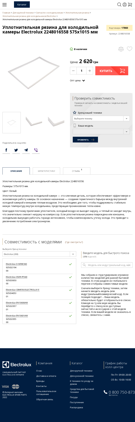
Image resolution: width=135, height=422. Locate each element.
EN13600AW (17, 302)
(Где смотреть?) (74, 242)
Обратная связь (44, 399)
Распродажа (76, 407)
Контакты (41, 386)
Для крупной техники (81, 370)
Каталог (22, 4)
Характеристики (46, 171)
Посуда (74, 397)
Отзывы (77, 170)
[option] (11, 122)
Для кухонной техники (82, 375)
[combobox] (101, 118)
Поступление (77, 402)
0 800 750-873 (122, 392)
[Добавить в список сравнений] (121, 49)
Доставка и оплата (46, 375)
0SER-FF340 (16, 277)
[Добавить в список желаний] (129, 49)
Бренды (40, 381)
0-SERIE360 (16, 264)
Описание (16, 171)
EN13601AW (17, 315)
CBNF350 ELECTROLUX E (22, 289)
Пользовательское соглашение (46, 393)
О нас (39, 370)
